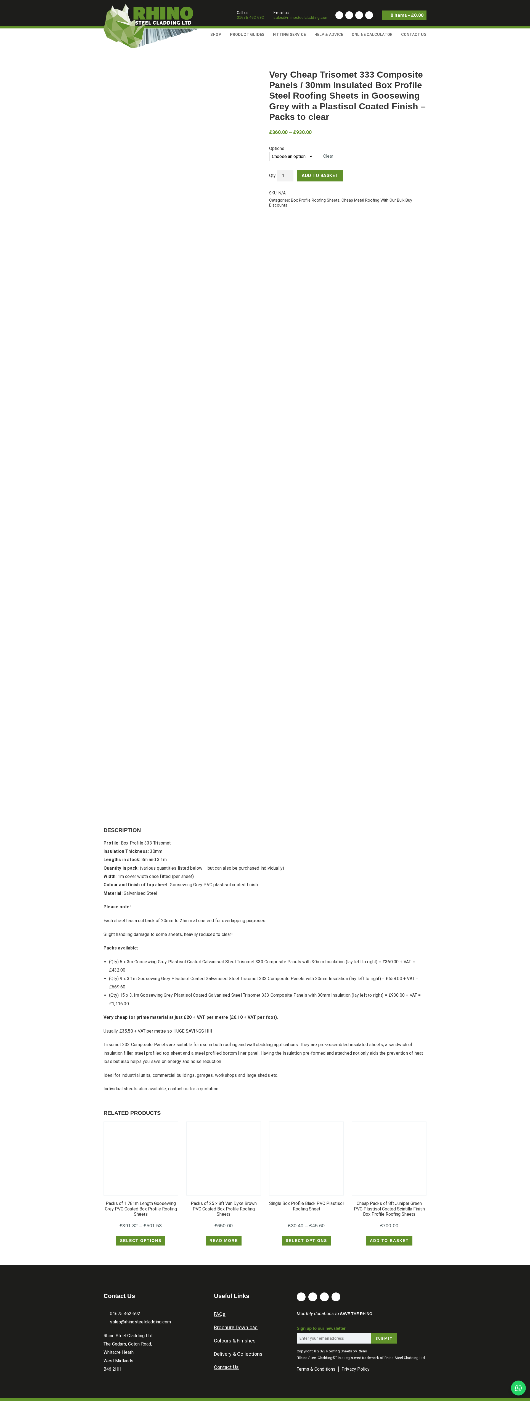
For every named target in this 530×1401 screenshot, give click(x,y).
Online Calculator (372, 34)
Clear (328, 156)
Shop (215, 34)
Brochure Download (236, 1327)
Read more (224, 1240)
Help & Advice (328, 34)
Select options (140, 1240)
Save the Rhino (356, 1314)
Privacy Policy (355, 1369)
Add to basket (320, 175)
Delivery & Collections (238, 1354)
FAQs (220, 1314)
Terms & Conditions (316, 1369)
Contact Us (413, 34)
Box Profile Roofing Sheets (315, 200)
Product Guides (247, 34)
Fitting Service (289, 34)
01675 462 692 (250, 17)
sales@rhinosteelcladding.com (301, 17)
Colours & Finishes (235, 1341)
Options (276, 148)
